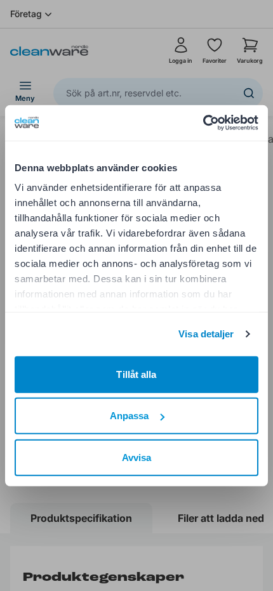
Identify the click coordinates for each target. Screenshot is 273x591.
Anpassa (129, 415)
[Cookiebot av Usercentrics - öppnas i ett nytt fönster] (202, 123)
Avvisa (137, 456)
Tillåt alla (136, 373)
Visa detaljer (206, 333)
